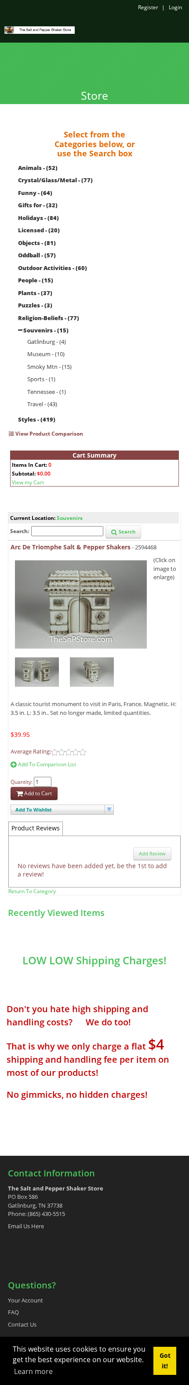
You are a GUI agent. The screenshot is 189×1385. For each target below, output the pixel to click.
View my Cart (28, 482)
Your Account (25, 1300)
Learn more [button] (33, 1371)
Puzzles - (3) (35, 305)
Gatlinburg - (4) (46, 342)
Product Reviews (35, 828)
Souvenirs (70, 518)
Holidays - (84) (38, 218)
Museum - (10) (46, 354)
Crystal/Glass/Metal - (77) (55, 180)
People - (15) (35, 280)
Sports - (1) (41, 379)
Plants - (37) (35, 293)
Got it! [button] (165, 1360)
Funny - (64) (35, 193)
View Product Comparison (48, 433)
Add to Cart (37, 793)
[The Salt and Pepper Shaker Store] (39, 29)
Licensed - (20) (39, 230)
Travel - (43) (42, 404)
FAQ (13, 1312)
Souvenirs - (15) (46, 330)
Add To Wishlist (33, 809)
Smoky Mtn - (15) (49, 367)
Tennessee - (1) (46, 392)
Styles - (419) (36, 419)
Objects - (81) (37, 243)
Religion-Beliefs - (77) (48, 318)
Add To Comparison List (46, 764)
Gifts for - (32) (38, 205)
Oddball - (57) (37, 255)
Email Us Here (26, 1226)
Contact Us (22, 1324)
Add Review (152, 853)
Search (126, 531)
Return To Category (32, 891)
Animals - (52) (38, 168)
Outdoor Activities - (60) (52, 268)
